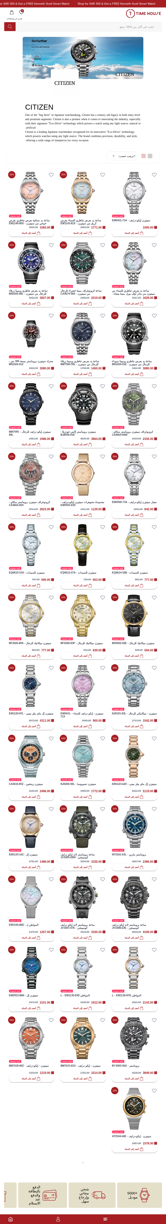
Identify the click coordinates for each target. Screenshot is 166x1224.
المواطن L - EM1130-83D (75, 995)
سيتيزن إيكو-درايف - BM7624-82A (131, 1206)
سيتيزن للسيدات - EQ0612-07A (78, 572)
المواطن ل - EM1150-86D (23, 924)
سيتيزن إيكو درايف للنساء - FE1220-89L (29, 1208)
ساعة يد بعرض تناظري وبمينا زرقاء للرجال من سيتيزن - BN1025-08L (28, 292)
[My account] (58, 1219)
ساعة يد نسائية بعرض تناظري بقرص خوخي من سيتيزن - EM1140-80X (29, 222)
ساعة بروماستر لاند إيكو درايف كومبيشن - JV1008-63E (129, 926)
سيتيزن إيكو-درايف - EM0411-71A (131, 220)
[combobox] (112, 156)
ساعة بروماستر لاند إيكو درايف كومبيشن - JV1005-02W (78, 856)
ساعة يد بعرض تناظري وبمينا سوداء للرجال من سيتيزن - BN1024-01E (132, 363)
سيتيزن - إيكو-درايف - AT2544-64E (131, 1136)
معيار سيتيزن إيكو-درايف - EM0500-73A (134, 502)
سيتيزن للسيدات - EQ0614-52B (130, 572)
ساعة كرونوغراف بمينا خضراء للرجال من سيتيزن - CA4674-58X (81, 292)
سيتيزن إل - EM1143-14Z (23, 854)
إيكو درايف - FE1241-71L (75, 1206)
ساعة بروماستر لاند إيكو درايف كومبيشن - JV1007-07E (78, 926)
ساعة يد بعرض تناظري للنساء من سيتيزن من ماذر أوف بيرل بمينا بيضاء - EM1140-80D (133, 293)
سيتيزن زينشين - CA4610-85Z (26, 784)
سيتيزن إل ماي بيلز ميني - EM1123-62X (134, 784)
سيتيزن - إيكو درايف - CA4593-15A (29, 1136)
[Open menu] (105, 1219)
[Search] (10, 26)
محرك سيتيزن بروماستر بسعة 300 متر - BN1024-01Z (31, 363)
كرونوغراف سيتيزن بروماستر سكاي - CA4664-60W (132, 433)
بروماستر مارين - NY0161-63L (129, 854)
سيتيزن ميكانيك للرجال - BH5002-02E (133, 643)
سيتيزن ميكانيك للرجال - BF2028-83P (82, 643)
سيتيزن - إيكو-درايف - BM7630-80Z (29, 1065)
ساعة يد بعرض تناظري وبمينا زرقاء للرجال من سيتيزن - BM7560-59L (80, 363)
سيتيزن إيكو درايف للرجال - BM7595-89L (30, 433)
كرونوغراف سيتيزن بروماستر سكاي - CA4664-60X (29, 504)
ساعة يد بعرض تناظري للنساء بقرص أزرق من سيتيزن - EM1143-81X (81, 222)
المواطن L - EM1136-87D (126, 995)
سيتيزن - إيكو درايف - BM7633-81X (81, 1065)
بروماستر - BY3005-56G (125, 1065)
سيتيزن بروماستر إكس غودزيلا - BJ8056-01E (78, 433)
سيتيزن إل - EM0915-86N (23, 995)
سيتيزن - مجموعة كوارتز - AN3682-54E (83, 1136)
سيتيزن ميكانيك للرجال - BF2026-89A (30, 643)
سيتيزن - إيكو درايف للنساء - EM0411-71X (82, 715)
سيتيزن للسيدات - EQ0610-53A (27, 572)
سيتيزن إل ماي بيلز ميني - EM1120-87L (31, 713)
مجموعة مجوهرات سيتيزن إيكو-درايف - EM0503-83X (82, 504)
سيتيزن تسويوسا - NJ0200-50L (78, 784)
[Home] (10, 1219)
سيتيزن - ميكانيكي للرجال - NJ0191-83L (134, 713)
